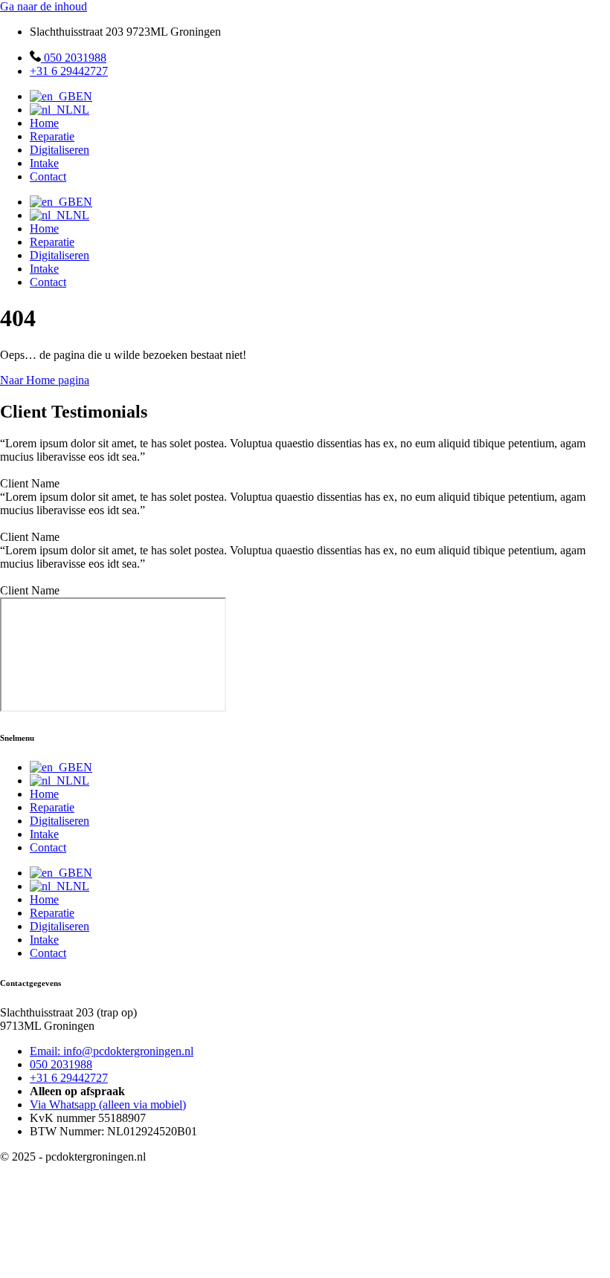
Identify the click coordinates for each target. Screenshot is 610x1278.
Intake (44, 163)
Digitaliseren (59, 149)
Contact (48, 176)
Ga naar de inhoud (43, 6)
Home (44, 123)
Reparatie (52, 136)
